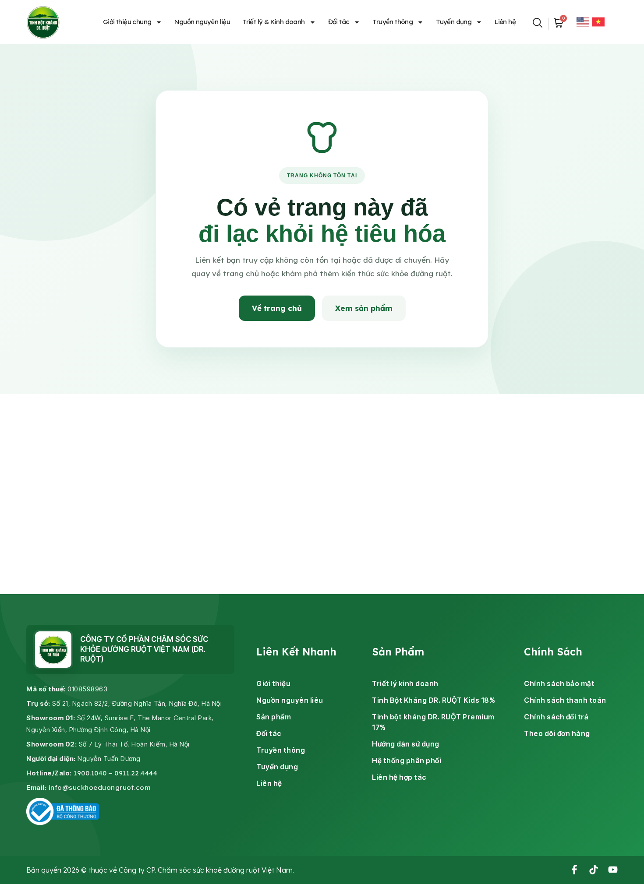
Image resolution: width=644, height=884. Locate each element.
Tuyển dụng (453, 22)
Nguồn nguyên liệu (202, 22)
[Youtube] (613, 869)
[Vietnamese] (598, 22)
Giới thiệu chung (127, 22)
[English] (583, 22)
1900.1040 (90, 773)
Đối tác (339, 22)
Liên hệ (505, 22)
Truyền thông (392, 22)
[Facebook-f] (574, 869)
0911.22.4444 (135, 773)
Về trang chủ (277, 308)
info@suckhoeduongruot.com (100, 787)
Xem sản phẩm (364, 308)
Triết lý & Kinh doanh (273, 22)
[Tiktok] (593, 869)
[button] (537, 22)
